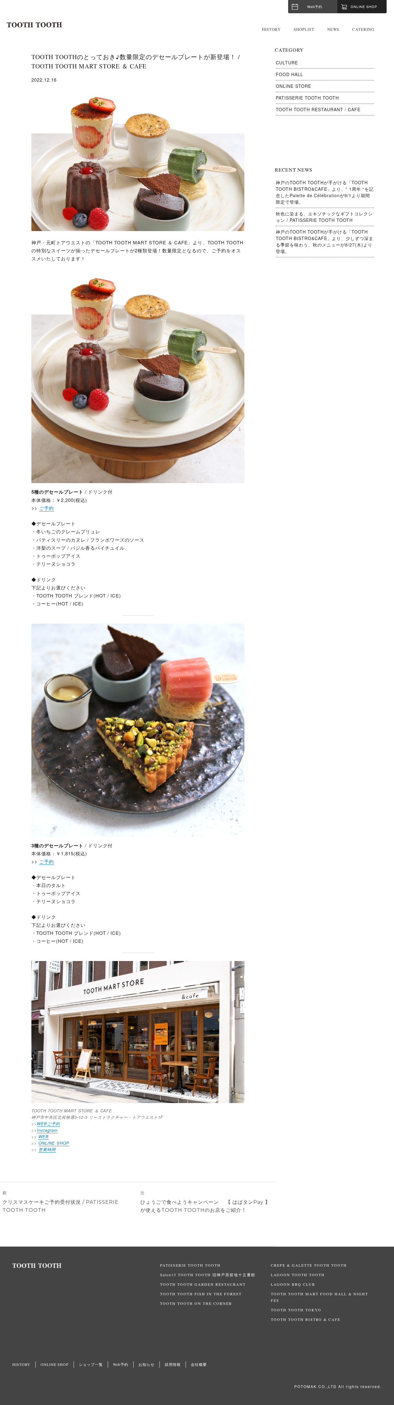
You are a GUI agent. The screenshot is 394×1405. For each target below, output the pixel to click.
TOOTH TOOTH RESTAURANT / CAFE (318, 109)
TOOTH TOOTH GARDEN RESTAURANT (203, 1284)
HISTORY (271, 29)
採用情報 (173, 1364)
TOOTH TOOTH (86, 1265)
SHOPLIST (304, 29)
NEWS (333, 29)
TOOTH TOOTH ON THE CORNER (196, 1303)
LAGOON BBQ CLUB (293, 1284)
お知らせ (147, 1364)
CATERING (363, 29)
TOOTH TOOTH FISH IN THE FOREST (201, 1293)
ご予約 (46, 508)
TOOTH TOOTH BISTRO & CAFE (305, 1319)
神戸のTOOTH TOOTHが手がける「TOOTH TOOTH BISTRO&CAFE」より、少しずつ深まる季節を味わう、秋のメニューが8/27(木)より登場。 (324, 241)
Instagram (47, 1130)
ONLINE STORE (293, 86)
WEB (43, 1136)
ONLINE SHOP (53, 1143)
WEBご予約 (48, 1123)
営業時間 (47, 1149)
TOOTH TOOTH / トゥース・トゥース (34, 25)
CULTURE (287, 62)
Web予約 (314, 6)
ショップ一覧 (91, 1364)
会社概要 (199, 1364)
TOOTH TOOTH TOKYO (296, 1309)
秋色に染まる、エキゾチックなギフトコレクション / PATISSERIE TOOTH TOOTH (324, 216)
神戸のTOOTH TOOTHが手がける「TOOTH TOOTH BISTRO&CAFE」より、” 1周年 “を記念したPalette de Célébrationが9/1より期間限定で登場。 (325, 192)
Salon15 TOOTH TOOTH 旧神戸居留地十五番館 (207, 1274)
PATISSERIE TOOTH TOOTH (307, 98)
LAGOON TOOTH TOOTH (298, 1274)
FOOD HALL (289, 74)
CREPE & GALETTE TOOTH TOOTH (309, 1265)
